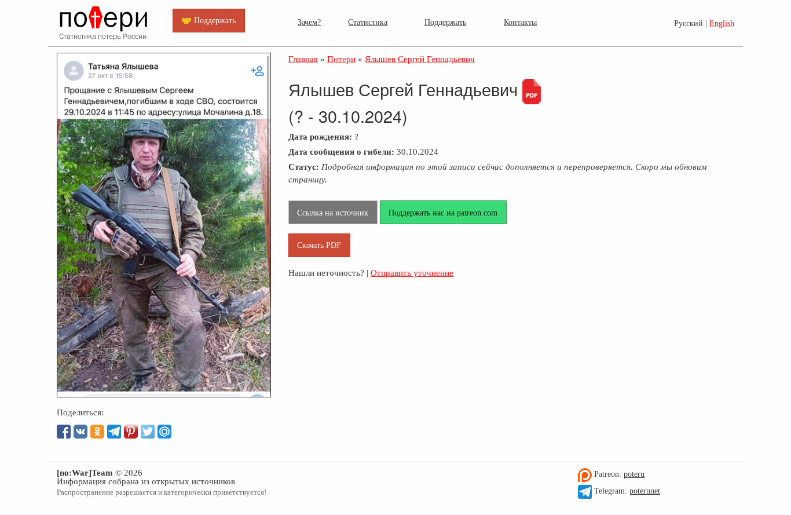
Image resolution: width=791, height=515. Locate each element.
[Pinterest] (131, 432)
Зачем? (309, 22)
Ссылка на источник (332, 212)
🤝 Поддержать (208, 20)
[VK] (80, 432)
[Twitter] (148, 432)
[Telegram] (114, 432)
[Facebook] (64, 432)
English (721, 23)
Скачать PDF (319, 245)
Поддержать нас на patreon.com (443, 212)
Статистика (367, 22)
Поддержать (445, 22)
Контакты (520, 22)
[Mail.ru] (164, 432)
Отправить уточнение (412, 272)
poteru (634, 474)
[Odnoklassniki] (97, 432)
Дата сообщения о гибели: (341, 151)
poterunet (644, 491)
